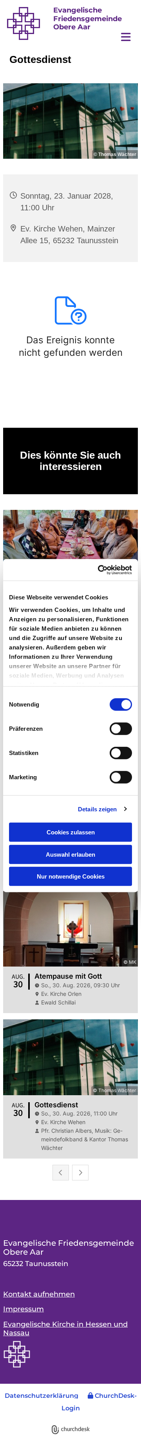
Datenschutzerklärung (41, 1395)
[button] (94, 38)
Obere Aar (71, 27)
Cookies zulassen (71, 832)
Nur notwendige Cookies (71, 876)
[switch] (121, 729)
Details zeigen (97, 808)
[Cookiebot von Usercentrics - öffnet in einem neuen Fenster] (99, 570)
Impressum (23, 1309)
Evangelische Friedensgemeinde (87, 14)
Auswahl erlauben (70, 854)
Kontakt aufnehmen (39, 1294)
